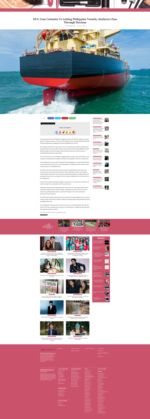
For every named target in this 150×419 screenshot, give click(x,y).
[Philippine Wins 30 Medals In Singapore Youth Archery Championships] (104, 223)
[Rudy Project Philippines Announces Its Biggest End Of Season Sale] (107, 242)
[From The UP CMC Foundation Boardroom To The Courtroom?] (107, 281)
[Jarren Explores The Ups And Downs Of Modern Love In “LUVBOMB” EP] (107, 144)
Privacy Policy (100, 350)
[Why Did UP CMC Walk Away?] (107, 293)
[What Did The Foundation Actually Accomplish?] (107, 299)
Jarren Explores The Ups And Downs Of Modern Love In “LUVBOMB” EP (98, 144)
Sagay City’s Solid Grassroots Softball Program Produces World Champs (77, 229)
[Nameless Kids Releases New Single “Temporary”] (107, 188)
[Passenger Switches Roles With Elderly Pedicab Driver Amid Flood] (107, 171)
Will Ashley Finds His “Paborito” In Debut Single (97, 165)
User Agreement (101, 348)
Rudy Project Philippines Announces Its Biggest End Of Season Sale (98, 241)
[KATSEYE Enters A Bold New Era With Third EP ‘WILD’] (107, 137)
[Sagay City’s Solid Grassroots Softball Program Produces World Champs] (77, 223)
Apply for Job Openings (75, 348)
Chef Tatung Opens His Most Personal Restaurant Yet (98, 247)
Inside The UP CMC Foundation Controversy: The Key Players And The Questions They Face (98, 274)
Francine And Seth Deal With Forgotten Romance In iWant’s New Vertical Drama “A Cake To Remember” (98, 121)
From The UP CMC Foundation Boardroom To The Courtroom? (98, 280)
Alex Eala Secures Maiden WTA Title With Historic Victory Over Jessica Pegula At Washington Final (91, 229)
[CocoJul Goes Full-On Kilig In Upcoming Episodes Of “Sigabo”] (107, 158)
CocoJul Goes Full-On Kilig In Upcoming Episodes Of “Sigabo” (98, 158)
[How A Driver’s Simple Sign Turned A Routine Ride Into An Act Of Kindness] (107, 150)
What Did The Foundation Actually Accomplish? (97, 298)
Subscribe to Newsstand (89, 348)
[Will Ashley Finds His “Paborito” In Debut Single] (107, 165)
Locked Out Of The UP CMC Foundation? (98, 286)
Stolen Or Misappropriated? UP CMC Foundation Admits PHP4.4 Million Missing (98, 267)
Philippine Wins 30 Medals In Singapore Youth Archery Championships (104, 229)
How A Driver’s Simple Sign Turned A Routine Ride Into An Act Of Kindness (98, 152)
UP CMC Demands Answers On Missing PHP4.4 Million (97, 260)
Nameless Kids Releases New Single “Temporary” (98, 188)
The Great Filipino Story (97, 177)
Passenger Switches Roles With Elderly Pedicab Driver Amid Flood (97, 173)
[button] (108, 4)
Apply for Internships (75, 350)
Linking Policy (100, 356)
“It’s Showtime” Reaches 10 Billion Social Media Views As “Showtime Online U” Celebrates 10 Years (98, 130)
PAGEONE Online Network (70, 25)
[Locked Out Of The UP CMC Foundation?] (107, 287)
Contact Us (60, 348)
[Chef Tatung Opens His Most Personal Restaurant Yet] (107, 248)
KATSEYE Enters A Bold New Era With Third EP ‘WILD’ (98, 137)
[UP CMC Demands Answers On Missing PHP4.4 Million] (107, 261)
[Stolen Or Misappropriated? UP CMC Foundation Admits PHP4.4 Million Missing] (107, 267)
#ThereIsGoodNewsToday (43, 214)
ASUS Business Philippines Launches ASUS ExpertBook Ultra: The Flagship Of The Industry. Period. (98, 254)
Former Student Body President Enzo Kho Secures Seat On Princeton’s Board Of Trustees (98, 180)
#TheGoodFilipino (96, 148)
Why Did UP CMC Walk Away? (98, 292)
